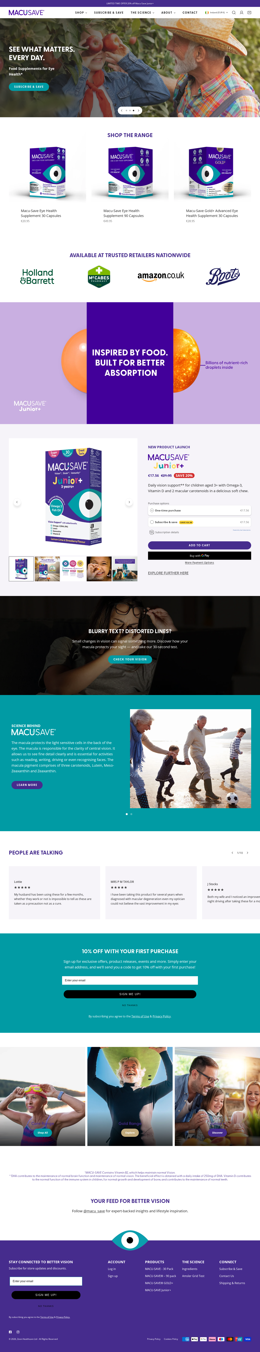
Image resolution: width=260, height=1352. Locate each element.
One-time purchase (168, 510)
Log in (112, 1269)
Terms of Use (140, 1016)
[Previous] (122, 110)
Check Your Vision (130, 659)
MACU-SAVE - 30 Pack (159, 1269)
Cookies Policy (171, 1339)
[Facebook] (10, 1332)
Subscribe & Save (29, 87)
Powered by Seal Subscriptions (241, 530)
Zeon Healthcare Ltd (27, 1339)
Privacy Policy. (63, 1317)
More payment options (199, 562)
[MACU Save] (26, 12)
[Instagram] (18, 1332)
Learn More (27, 785)
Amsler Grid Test (193, 1276)
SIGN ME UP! (130, 994)
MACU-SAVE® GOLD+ (159, 1283)
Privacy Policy (162, 1016)
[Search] (234, 12)
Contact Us (226, 1276)
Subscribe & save (173, 522)
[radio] (152, 510)
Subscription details (167, 532)
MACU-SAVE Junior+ (158, 1290)
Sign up (113, 1276)
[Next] (138, 110)
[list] (73, 496)
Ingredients (189, 1269)
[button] (249, 12)
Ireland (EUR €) (217, 12)
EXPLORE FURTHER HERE (168, 573)
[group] (190, 758)
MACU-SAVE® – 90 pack (160, 1276)
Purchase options (158, 503)
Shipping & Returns (232, 1283)
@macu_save (94, 1211)
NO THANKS (130, 1005)
